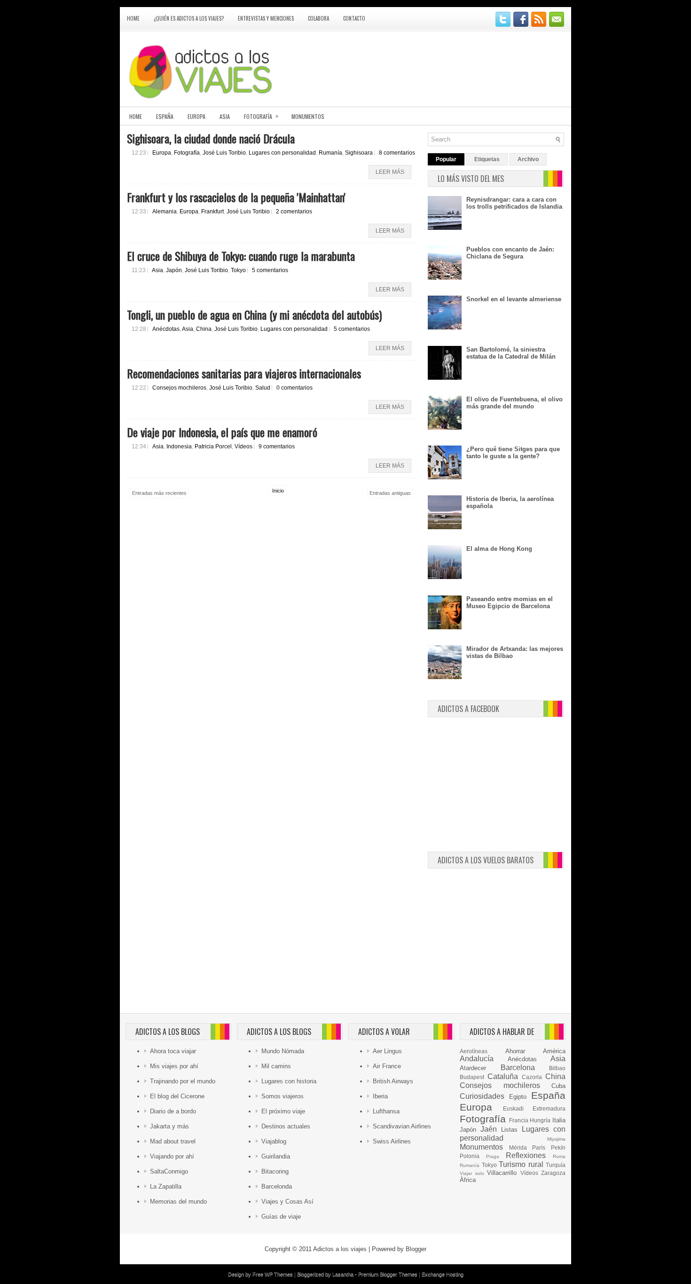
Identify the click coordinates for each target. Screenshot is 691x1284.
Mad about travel (173, 1141)
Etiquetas (487, 159)
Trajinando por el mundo (182, 1081)
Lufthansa (386, 1111)
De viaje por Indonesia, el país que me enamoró (222, 432)
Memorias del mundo (178, 1201)
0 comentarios (294, 387)
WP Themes (279, 1274)
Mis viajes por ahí (174, 1066)
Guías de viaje (281, 1216)
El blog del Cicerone (177, 1096)
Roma (559, 1156)
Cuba (558, 1085)
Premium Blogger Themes (387, 1274)
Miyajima (556, 1139)
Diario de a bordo (173, 1111)
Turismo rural (521, 1164)
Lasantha (342, 1274)
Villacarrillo (502, 1172)
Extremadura (549, 1108)
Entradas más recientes (159, 493)
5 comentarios (270, 270)
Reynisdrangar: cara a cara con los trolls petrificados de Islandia (514, 203)
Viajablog (273, 1141)
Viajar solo (472, 1173)
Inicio (278, 490)
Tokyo (238, 270)
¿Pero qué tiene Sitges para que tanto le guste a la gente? (513, 453)
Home (133, 18)
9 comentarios (277, 446)
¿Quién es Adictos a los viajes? (189, 18)
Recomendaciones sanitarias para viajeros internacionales (244, 373)
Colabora (318, 18)
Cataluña (502, 1076)
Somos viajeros (282, 1096)
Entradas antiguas (390, 493)
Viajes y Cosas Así (287, 1201)
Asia (225, 116)
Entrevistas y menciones (266, 18)
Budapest (472, 1077)
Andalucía (477, 1059)
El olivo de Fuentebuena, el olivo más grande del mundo (514, 403)
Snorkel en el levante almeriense (513, 299)
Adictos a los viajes (340, 1249)
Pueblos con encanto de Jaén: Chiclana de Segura (510, 253)
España (164, 116)
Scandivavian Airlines (402, 1126)
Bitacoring (275, 1171)
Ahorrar (515, 1051)
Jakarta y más (169, 1126)
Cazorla (532, 1077)
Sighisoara (359, 152)
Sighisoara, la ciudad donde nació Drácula (211, 138)
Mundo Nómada (282, 1051)
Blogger (416, 1249)
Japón (174, 270)
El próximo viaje (283, 1111)
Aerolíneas (473, 1051)
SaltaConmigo (169, 1171)
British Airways (393, 1081)
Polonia (469, 1156)
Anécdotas (166, 329)
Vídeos (243, 446)
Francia (518, 1120)
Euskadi (513, 1108)
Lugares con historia (288, 1081)
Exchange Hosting (442, 1274)
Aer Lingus (387, 1051)
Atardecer (473, 1068)
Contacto (354, 18)
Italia (558, 1120)
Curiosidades (482, 1096)
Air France (387, 1066)
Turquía (555, 1165)
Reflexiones (526, 1155)
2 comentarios (294, 211)
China (204, 329)
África (468, 1179)
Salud (262, 387)
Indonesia (179, 446)
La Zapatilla (165, 1186)
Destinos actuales (285, 1126)
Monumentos (307, 116)
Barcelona (518, 1068)
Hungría (540, 1120)
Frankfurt (212, 211)
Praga (492, 1156)
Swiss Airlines (392, 1141)
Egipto (517, 1096)
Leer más (390, 172)
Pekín (558, 1147)
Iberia (380, 1096)
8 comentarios (397, 152)
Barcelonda (276, 1186)
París (538, 1147)
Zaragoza (553, 1173)
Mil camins (276, 1066)
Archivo (528, 159)
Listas (509, 1129)
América (554, 1051)
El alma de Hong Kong (499, 548)
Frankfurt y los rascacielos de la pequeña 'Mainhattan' (236, 197)
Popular (446, 159)
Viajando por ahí (172, 1156)
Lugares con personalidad (282, 152)
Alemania (164, 211)
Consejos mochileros (179, 387)
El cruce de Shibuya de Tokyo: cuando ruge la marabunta (241, 255)
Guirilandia (275, 1156)
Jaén (488, 1129)
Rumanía (330, 152)
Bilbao (557, 1068)
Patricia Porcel (213, 446)
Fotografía (261, 115)
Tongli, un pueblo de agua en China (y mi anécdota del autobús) (254, 314)
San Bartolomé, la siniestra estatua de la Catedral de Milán (511, 353)
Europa (196, 116)
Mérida (518, 1147)
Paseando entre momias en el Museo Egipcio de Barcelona (509, 602)
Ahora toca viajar (173, 1051)
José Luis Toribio (224, 152)
